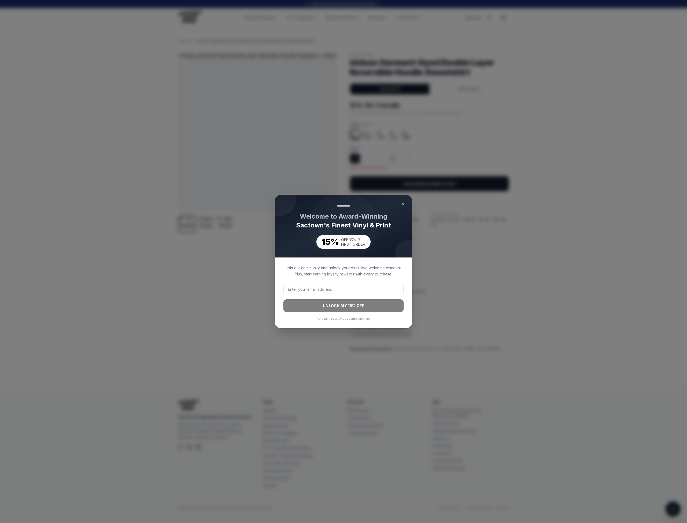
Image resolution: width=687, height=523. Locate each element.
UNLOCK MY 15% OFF (343, 305)
